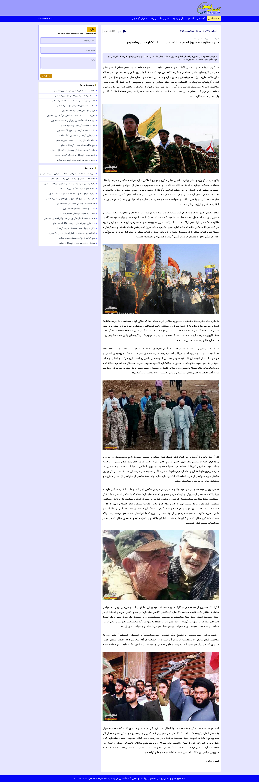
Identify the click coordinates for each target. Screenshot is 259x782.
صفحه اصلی (213, 18)
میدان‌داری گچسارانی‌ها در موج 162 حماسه (78, 135)
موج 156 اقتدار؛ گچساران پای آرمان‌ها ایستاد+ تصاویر (74, 120)
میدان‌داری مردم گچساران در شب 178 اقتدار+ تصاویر (74, 223)
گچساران (201, 18)
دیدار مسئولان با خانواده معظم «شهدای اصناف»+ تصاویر (73, 193)
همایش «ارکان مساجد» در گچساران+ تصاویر (78, 243)
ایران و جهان (179, 18)
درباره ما (153, 18)
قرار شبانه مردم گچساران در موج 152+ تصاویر (77, 130)
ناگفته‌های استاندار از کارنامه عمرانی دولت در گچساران (74, 178)
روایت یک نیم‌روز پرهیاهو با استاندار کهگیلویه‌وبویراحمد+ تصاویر (70, 183)
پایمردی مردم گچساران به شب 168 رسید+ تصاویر (75, 155)
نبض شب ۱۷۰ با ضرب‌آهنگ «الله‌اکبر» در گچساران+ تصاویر (72, 115)
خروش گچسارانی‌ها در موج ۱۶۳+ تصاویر (79, 110)
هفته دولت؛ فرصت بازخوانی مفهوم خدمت (79, 213)
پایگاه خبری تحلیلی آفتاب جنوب (189, 68)
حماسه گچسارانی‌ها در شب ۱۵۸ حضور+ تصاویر (76, 140)
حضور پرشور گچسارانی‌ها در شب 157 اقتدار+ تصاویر (74, 100)
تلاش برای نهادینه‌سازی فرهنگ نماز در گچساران (76, 228)
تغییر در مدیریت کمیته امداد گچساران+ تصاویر (77, 160)
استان (191, 18)
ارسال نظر (46, 76)
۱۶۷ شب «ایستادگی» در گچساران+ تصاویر (79, 125)
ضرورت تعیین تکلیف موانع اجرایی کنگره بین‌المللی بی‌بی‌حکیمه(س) (68, 173)
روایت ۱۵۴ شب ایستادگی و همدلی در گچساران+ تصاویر (73, 150)
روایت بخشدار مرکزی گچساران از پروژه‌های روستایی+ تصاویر (71, 198)
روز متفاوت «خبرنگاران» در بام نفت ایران (80, 208)
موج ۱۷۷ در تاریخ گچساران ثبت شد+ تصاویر (78, 238)
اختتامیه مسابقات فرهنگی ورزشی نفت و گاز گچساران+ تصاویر (70, 218)
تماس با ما (165, 18)
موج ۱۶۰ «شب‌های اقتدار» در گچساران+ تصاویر (77, 105)
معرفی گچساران (139, 18)
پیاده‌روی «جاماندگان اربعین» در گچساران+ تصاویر (75, 90)
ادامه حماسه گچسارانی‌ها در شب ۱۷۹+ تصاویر (77, 203)
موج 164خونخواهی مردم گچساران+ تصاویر (78, 145)
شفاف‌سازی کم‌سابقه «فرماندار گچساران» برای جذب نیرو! (73, 233)
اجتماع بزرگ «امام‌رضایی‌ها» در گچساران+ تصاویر (76, 95)
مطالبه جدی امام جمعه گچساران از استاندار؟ (78, 188)
